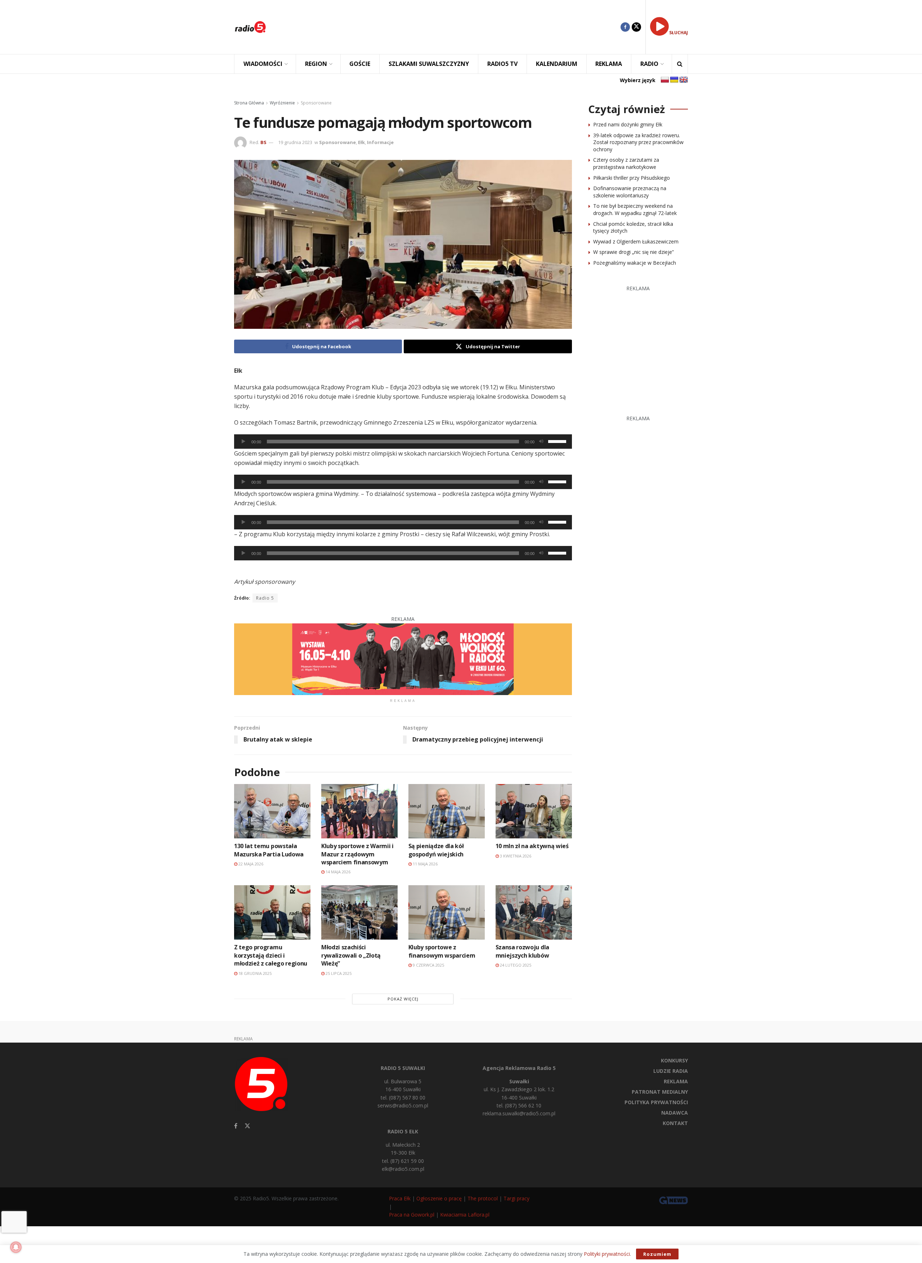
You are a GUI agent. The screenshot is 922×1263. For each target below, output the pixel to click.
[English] (683, 80)
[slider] (558, 440)
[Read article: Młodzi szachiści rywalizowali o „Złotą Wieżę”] (359, 912)
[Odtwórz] (243, 441)
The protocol (482, 1198)
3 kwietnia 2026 (515, 856)
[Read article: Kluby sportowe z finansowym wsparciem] (446, 912)
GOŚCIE (359, 64)
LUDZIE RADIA (670, 1070)
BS (263, 142)
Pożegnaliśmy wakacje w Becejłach (634, 262)
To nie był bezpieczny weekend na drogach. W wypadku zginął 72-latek (635, 209)
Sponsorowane (316, 103)
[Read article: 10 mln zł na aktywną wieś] (534, 811)
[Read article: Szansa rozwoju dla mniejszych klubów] (534, 912)
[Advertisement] (449, 27)
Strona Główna (249, 103)
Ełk (361, 142)
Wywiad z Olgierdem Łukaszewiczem (636, 241)
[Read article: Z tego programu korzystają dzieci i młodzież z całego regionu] (272, 912)
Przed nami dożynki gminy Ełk (627, 124)
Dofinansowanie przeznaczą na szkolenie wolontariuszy (629, 192)
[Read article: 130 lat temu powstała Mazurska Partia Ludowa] (272, 811)
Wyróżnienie (282, 103)
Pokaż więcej (403, 999)
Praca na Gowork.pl (411, 1214)
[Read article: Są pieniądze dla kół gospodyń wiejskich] (446, 811)
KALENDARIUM (556, 64)
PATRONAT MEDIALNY (660, 1091)
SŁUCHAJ (678, 33)
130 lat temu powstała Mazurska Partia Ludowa (269, 850)
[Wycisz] (541, 441)
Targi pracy (516, 1198)
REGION (316, 64)
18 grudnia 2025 (254, 973)
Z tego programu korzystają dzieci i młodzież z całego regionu (270, 955)
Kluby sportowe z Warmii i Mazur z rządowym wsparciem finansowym (357, 854)
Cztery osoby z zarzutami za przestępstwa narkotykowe (626, 163)
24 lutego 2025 (515, 965)
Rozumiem (657, 1254)
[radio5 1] (403, 658)
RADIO (649, 64)
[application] (403, 441)
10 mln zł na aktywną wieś (532, 846)
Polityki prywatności (607, 1253)
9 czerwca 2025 (428, 965)
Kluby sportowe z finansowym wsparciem (441, 951)
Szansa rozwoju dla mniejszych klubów (522, 951)
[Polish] (665, 80)
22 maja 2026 (250, 863)
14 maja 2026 (337, 871)
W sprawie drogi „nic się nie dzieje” (633, 251)
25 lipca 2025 (338, 973)
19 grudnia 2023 (295, 142)
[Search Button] (679, 63)
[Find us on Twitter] (636, 27)
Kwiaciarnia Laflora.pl (464, 1214)
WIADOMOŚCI (262, 64)
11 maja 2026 (425, 863)
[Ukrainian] (674, 80)
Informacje (380, 142)
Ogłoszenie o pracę (439, 1198)
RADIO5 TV (502, 64)
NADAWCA (674, 1112)
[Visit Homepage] (250, 27)
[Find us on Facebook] (625, 27)
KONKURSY (674, 1060)
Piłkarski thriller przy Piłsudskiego (631, 177)
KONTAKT (675, 1123)
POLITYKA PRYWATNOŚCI (656, 1102)
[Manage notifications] (16, 1247)
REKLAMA (608, 64)
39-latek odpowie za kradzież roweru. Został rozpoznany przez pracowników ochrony (638, 142)
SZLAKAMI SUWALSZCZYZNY (429, 64)
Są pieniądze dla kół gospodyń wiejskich (436, 850)
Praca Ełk (400, 1198)
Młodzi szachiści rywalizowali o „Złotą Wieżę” (351, 955)
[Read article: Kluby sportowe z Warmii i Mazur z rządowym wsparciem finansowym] (359, 811)
